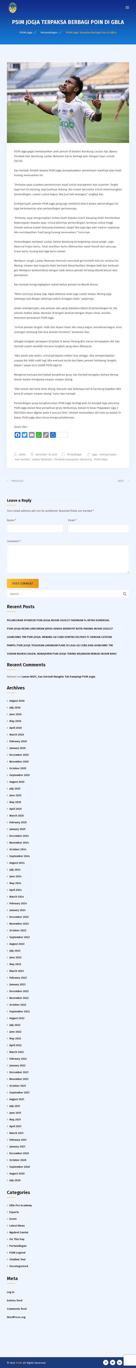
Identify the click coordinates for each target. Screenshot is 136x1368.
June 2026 (15, 714)
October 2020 (17, 1160)
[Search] (124, 594)
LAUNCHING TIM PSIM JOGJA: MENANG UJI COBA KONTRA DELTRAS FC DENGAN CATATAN (59, 637)
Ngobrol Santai (18, 1232)
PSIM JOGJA (100, 459)
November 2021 (18, 1079)
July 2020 (15, 1180)
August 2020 (17, 1173)
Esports (14, 1212)
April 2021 (15, 1126)
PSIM (19, 1362)
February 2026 (18, 741)
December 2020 (19, 1153)
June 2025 (15, 795)
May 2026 (15, 721)
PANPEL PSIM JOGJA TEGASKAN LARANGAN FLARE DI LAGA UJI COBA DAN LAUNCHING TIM (60, 645)
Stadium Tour (17, 1259)
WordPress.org (16, 1317)
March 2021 (16, 1133)
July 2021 (14, 1106)
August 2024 (17, 862)
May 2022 (15, 1038)
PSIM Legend (17, 1252)
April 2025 (15, 808)
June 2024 (15, 876)
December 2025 (19, 754)
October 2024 (17, 849)
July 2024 (15, 869)
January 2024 (17, 910)
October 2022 (17, 1004)
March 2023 (16, 971)
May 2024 (15, 883)
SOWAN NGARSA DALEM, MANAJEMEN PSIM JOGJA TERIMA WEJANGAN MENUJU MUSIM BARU (62, 653)
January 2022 (17, 1065)
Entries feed (14, 1300)
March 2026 (16, 734)
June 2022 (15, 1031)
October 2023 (17, 930)
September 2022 (19, 1011)
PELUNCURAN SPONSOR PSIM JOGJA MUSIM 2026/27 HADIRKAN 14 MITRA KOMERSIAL (58, 620)
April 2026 (15, 727)
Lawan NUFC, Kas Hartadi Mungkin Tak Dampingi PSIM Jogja (58, 676)
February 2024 (18, 903)
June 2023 (15, 957)
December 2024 (19, 835)
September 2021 (19, 1092)
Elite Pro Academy (20, 1205)
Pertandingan (74, 454)
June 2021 (15, 1112)
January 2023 (17, 984)
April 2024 (15, 890)
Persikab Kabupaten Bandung (73, 459)
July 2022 (14, 1025)
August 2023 (16, 944)
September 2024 (19, 856)
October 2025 (17, 768)
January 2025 (17, 829)
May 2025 (15, 802)
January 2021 (17, 1146)
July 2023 (14, 950)
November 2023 (19, 923)
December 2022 (19, 991)
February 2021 (17, 1139)
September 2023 (19, 937)
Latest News (17, 1225)
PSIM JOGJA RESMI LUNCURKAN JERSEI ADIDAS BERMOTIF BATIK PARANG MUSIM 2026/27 (60, 628)
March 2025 (16, 815)
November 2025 (19, 761)
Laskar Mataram (42, 459)
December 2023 (19, 917)
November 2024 (19, 842)
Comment (14, 541)
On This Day (16, 1239)
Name (11, 520)
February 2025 (18, 822)
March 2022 (16, 1052)
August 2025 (16, 781)
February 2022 (18, 1058)
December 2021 (18, 1072)
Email (72, 520)
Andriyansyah (107, 454)
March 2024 (16, 896)
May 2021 (15, 1119)
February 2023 (18, 977)
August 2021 (16, 1099)
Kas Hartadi (22, 459)
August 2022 (16, 1018)
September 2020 (19, 1166)
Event (12, 1218)
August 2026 (17, 700)
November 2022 (19, 998)
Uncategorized (18, 1266)
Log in (10, 1292)
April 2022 (15, 1045)
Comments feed (17, 1308)
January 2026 (17, 748)
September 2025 (19, 775)
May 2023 (15, 964)
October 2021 (17, 1085)
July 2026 (15, 707)
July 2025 (14, 788)
